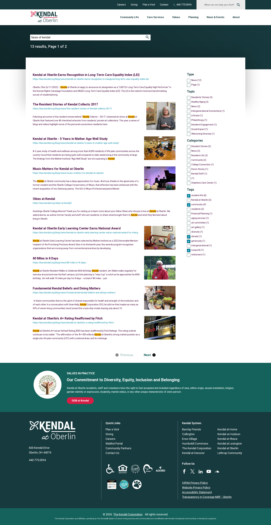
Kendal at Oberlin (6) (201, 200)
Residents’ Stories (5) (202, 97)
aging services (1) (200, 218)
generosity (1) (198, 241)
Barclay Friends (191, 429)
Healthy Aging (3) (199, 102)
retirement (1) (198, 254)
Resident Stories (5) (201, 146)
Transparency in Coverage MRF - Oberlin (207, 497)
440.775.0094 (183, 4)
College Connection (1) (202, 164)
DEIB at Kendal (80, 400)
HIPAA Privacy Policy (195, 482)
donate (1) (196, 236)
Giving (134, 4)
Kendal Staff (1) (199, 173)
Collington (188, 434)
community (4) (198, 204)
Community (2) (198, 160)
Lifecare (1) (197, 115)
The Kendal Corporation (196, 448)
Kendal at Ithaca (227, 438)
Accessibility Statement (197, 492)
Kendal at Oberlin (228, 448)
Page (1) (195, 84)
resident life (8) (198, 195)
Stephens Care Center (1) (204, 182)
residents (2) (197, 209)
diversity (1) (197, 232)
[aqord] (160, 470)
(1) (192, 178)
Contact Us (112, 453)
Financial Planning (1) (201, 213)
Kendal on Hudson (229, 434)
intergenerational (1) (201, 245)
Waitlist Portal (114, 443)
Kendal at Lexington (230, 443)
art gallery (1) (198, 227)
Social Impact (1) (199, 129)
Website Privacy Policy (196, 487)
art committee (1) (200, 222)
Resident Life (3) (199, 155)
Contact (164, 4)
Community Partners (118, 448)
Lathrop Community (230, 453)
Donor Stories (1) (199, 169)
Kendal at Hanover (193, 453)
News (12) (196, 80)
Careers (121, 4)
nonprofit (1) (197, 250)
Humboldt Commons (195, 443)
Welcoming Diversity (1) (203, 133)
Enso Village (189, 438)
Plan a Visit (149, 4)
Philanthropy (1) (199, 120)
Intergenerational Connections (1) (208, 111)
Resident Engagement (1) (204, 124)
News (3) (195, 106)
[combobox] (219, 5)
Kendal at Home (227, 429)
